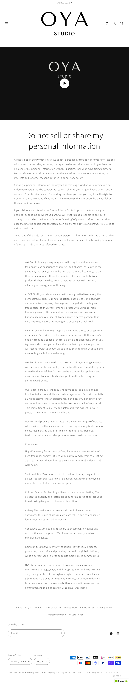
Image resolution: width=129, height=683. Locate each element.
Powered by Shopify (33, 672)
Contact (18, 607)
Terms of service (79, 672)
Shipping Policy (104, 607)
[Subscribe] (60, 633)
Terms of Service (53, 607)
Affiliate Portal (76, 614)
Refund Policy (87, 607)
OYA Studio (20, 672)
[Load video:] (64, 83)
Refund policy (49, 672)
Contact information (113, 672)
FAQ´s (28, 607)
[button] (6, 23)
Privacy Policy (70, 607)
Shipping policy (95, 672)
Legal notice (116, 676)
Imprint (38, 607)
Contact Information (56, 614)
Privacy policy (64, 672)
